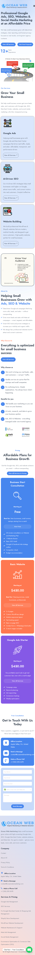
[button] (34, 6)
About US (4, 858)
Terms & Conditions (7, 867)
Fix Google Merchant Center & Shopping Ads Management (16, 912)
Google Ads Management (9, 902)
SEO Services (5, 906)
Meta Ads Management (8, 932)
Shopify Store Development (10, 918)
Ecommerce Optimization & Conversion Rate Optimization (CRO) (15, 942)
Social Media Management (9, 937)
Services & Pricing (9, 896)
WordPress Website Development (12, 923)
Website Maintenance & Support (11, 928)
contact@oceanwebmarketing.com (22, 754)
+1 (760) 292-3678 (17, 762)
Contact (3, 853)
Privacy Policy (5, 862)
